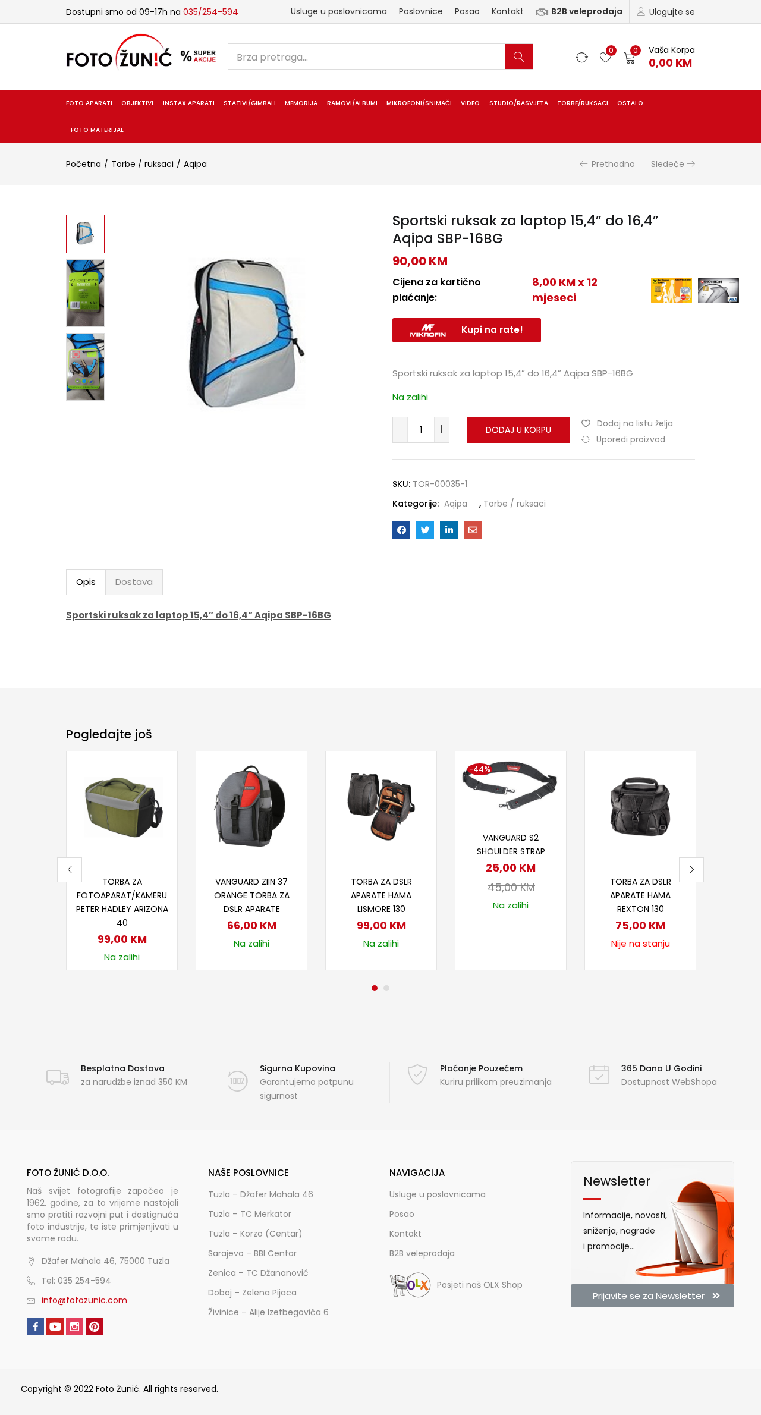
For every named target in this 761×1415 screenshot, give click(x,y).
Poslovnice (421, 11)
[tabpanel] (122, 860)
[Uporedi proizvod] (154, 795)
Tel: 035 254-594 (76, 1281)
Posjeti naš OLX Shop (480, 1285)
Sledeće (667, 164)
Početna (83, 164)
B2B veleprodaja (586, 11)
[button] (659, 56)
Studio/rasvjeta (518, 103)
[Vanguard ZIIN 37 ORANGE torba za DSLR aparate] (251, 806)
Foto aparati (89, 103)
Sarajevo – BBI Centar (252, 1253)
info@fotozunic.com (84, 1300)
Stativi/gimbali (250, 103)
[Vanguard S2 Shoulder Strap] (510, 784)
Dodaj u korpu (518, 430)
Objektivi (137, 103)
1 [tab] (375, 988)
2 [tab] (386, 988)
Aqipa (195, 164)
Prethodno (613, 164)
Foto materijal (97, 129)
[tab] (86, 582)
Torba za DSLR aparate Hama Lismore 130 (381, 895)
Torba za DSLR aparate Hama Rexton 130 (640, 895)
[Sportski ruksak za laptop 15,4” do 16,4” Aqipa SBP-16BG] (401, 530)
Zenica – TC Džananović (258, 1273)
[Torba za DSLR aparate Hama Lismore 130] (381, 806)
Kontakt (508, 11)
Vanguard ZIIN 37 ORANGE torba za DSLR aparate (252, 895)
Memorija (301, 103)
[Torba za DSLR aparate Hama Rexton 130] (640, 806)
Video (470, 103)
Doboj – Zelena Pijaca (252, 1292)
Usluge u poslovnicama (339, 11)
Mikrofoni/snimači (419, 103)
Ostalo (630, 103)
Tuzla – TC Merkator (249, 1214)
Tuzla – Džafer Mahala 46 (260, 1194)
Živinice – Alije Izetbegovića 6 (268, 1312)
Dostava (134, 582)
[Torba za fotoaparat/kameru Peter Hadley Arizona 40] (122, 806)
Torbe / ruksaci (142, 164)
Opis (86, 582)
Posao (467, 11)
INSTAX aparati (189, 103)
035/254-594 (210, 12)
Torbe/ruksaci (582, 103)
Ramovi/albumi (352, 103)
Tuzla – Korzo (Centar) (255, 1234)
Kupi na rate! (492, 329)
